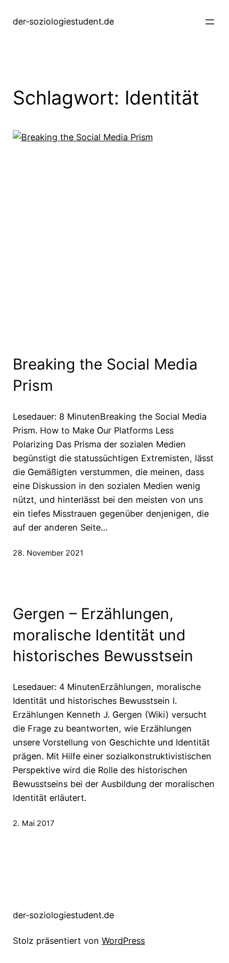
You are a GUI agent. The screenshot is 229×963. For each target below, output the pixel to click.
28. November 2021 (48, 552)
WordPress (123, 940)
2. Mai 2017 (33, 823)
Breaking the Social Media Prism (105, 375)
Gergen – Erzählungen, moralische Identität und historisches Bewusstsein (103, 635)
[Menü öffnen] (209, 21)
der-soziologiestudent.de (63, 21)
